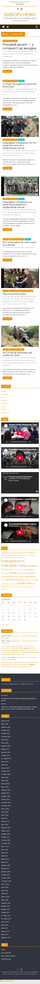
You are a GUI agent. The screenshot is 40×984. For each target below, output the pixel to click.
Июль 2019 (4, 925)
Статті (3, 397)
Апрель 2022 (5, 821)
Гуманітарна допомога (14, 555)
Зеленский (17, 557)
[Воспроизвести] (4, 442)
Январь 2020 (5, 906)
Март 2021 (4, 862)
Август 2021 (5, 846)
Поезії (3, 580)
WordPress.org (5, 959)
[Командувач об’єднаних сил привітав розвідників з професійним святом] (20, 176)
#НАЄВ (30, 553)
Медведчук (31, 569)
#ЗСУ (25, 553)
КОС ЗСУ (15, 54)
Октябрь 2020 (5, 878)
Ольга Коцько (19, 577)
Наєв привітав (7, 576)
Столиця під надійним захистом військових (19, 85)
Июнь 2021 (4, 853)
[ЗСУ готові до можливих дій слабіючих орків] (20, 327)
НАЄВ (12, 573)
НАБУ (18, 573)
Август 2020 (5, 884)
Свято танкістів (16, 155)
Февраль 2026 (5, 727)
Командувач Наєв (13, 565)
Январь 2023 (5, 793)
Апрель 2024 (5, 768)
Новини (21, 81)
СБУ (15, 584)
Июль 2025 (4, 740)
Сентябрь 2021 (6, 843)
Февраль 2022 (5, 828)
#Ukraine (20, 553)
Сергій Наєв (22, 304)
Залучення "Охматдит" (20, 301)
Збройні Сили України (10, 41)
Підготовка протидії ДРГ (9, 363)
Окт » (7, 625)
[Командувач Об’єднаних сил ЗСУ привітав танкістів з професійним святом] (20, 117)
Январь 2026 (5, 730)
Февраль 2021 (5, 865)
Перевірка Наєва (7, 56)
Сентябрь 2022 (6, 806)
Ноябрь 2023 (5, 771)
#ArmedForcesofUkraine (9, 553)
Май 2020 (4, 893)
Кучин (25, 569)
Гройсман (4, 555)
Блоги (3, 406)
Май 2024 (4, 765)
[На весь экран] (36, 442)
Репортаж (4, 394)
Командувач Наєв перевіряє (11, 360)
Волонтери (13, 291)
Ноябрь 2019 (5, 912)
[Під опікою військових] (20, 268)
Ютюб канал (5, 412)
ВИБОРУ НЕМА (20, 14)
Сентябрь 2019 (6, 919)
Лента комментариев (8, 956)
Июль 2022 (4, 812)
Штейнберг (4, 589)
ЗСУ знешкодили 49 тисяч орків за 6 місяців (19, 243)
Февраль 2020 (5, 903)
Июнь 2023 (4, 780)
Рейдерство (7, 584)
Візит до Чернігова (25, 299)
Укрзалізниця (21, 586)
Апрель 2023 (5, 784)
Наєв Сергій (30, 573)
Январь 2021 (5, 868)
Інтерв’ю (4, 400)
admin (19, 51)
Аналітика (4, 403)
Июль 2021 (4, 850)
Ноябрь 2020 (5, 875)
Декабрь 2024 (5, 752)
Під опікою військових (14, 293)
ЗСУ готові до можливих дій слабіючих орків (17, 354)
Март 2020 (4, 900)
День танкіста (6, 153)
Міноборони (5, 573)
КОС (21, 557)
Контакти (4, 695)
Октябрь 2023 (5, 774)
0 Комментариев (29, 51)
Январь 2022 (5, 831)
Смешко (10, 587)
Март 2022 (4, 824)
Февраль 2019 (5, 937)
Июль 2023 (4, 777)
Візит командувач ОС (9, 91)
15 (19, 613)
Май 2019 (4, 928)
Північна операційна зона (25, 54)
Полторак (10, 579)
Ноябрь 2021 (5, 837)
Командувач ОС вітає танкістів (19, 153)
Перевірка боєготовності (24, 363)
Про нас (3, 704)
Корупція (8, 569)
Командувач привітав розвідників (21, 212)
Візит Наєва (19, 91)
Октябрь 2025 (5, 736)
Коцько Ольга (16, 569)
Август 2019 (5, 922)
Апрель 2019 (5, 931)
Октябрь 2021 (5, 840)
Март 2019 (4, 934)
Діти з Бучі (10, 301)
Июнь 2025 (4, 743)
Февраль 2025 (5, 746)
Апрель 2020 (5, 897)
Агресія (6, 239)
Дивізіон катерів (7, 54)
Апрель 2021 (5, 859)
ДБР (22, 555)
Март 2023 (4, 787)
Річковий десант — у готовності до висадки (19, 46)
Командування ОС (13, 561)
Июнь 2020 (4, 890)
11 (35, 609)
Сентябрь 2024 (6, 758)
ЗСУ (2, 557)
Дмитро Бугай (27, 555)
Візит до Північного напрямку (11, 299)
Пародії (3, 409)
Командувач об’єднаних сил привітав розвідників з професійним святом (17, 204)
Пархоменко (30, 576)
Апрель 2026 (5, 721)
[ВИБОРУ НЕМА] (3, 27)
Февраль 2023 (5, 790)
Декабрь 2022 (5, 796)
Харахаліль (31, 586)
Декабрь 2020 (5, 872)
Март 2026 (4, 724)
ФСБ (26, 587)
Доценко (33, 555)
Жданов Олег (5, 657)
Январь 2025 (5, 749)
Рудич (12, 584)
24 (30, 616)
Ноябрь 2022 (5, 799)
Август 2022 (5, 809)
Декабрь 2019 (5, 909)
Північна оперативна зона (27, 360)
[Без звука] (33, 442)
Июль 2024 (4, 762)
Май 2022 (4, 818)
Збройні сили (8, 557)
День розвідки (7, 212)
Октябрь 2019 (5, 915)
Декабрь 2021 (5, 834)
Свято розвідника (15, 215)
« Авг (2, 625)
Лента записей (6, 953)
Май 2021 (4, 856)
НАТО (22, 573)
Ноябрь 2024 (5, 755)
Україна (15, 586)
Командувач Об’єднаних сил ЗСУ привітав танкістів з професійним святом (20, 145)
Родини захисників (12, 304)
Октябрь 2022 (5, 802)
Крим (21, 569)
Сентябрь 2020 (6, 881)
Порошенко (20, 580)
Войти (3, 950)
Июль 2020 (4, 887)
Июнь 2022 (4, 815)
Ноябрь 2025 (5, 733)
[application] (20, 433)
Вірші (35, 553)
